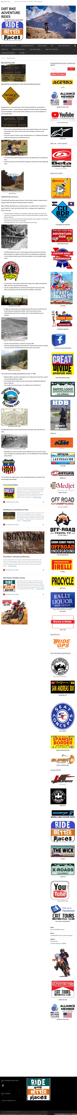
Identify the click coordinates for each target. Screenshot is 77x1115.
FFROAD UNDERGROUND (63, 554)
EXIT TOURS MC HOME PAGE (8, 46)
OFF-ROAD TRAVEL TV (62, 535)
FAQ (52, 46)
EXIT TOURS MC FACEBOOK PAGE (62, 921)
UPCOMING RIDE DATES (27, 46)
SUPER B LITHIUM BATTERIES (62, 765)
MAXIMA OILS (63, 478)
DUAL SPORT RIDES (35, 49)
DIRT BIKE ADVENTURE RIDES (13, 1112)
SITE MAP (22, 53)
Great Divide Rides (63, 46)
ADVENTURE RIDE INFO (18, 49)
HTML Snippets (33, 1114)
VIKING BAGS (62, 805)
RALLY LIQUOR (63, 611)
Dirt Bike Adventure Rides (10, 13)
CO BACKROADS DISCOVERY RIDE (62, 224)
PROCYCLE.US (63, 588)
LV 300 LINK (62, 466)
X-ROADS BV (62, 876)
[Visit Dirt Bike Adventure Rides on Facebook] (2, 1086)
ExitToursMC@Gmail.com (57, 929)
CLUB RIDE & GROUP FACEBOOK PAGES (62, 348)
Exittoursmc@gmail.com (9, 1100)
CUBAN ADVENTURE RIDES (63, 243)
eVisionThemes (44, 1112)
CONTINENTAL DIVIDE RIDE (63, 329)
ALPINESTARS (63, 138)
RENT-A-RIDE (63, 629)
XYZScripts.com (43, 1114)
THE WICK (63, 858)
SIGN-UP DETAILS (42, 46)
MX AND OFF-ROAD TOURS (63, 107)
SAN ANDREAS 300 (63, 695)
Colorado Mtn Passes (7, 53)
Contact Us (4, 49)
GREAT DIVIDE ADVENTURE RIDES (62, 377)
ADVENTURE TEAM (63, 999)
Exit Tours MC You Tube (63, 122)
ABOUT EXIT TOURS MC (51, 49)
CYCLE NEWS (62, 305)
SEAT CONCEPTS (62, 731)
